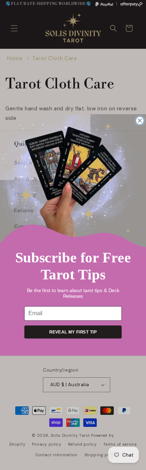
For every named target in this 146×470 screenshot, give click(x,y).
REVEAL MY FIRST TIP (73, 332)
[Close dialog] (139, 120)
